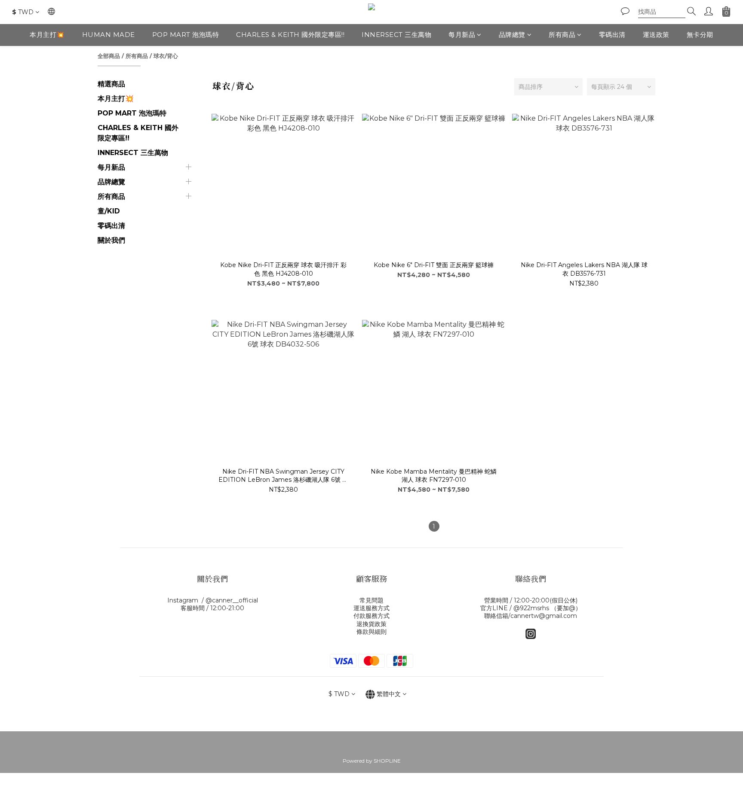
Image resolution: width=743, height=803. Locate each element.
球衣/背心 (166, 55)
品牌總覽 (512, 34)
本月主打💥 (47, 34)
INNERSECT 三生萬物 (396, 34)
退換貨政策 (371, 624)
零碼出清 (612, 34)
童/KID (109, 211)
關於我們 (111, 240)
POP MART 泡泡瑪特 (185, 34)
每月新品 (461, 34)
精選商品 (111, 84)
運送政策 (656, 34)
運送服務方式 (371, 608)
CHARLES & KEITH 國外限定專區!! (290, 34)
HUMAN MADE (108, 34)
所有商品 (562, 34)
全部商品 (109, 55)
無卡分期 (700, 34)
